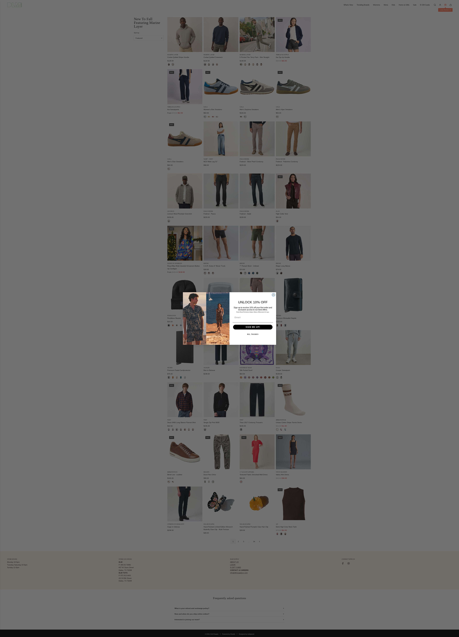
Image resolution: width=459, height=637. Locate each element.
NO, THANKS (253, 334)
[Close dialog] (273, 294)
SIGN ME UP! (253, 327)
